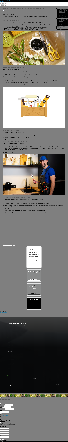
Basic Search (61, 21)
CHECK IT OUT (34, 293)
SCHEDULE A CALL (34, 307)
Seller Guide (61, 24)
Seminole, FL (61, 15)
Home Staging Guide (62, 25)
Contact (58, 28)
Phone (1, 407)
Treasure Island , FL (62, 17)
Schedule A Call (61, 29)
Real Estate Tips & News (61, 26)
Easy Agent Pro (16, 389)
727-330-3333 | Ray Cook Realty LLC (6, 0)
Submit (1, 413)
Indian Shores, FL (62, 11)
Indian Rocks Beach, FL (63, 10)
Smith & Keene (24, 201)
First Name (1, 404)
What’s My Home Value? (63, 23)
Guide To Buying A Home (63, 19)
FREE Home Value (34, 279)
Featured (58, 8)
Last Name (1, 405)
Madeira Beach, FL (62, 12)
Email (1, 406)
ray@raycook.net (2, 1)
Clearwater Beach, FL (62, 9)
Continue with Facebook (4, 415)
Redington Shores (62, 14)
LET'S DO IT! (2, 421)
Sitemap (52, 384)
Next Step (1, 410)
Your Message (2, 409)
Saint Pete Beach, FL (62, 16)
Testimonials (59, 27)
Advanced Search (62, 20)
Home (58, 7)
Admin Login (58, 384)
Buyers (58, 18)
